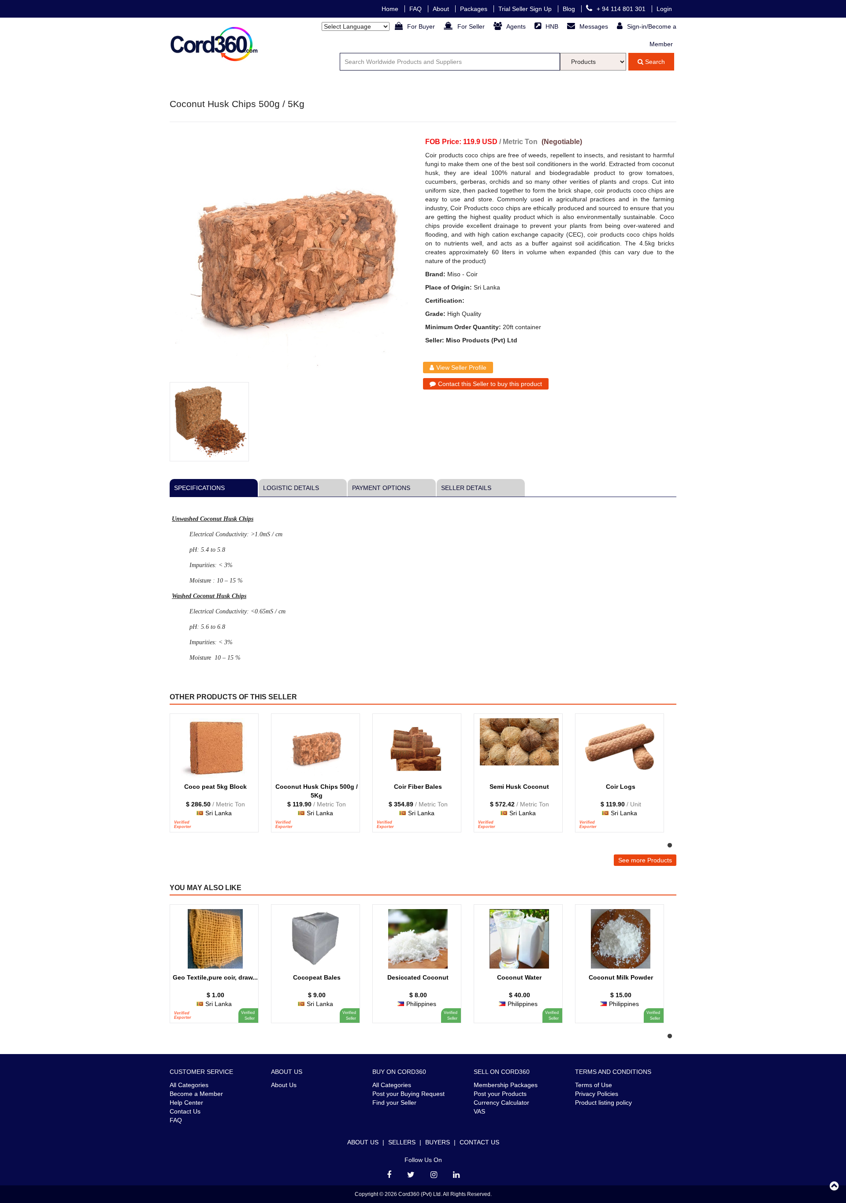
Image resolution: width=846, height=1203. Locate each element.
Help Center (186, 1102)
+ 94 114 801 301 (622, 8)
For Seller (471, 26)
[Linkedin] (456, 1174)
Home (391, 8)
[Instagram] (433, 1174)
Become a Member (196, 1093)
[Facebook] (389, 1174)
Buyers (437, 1142)
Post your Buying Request (408, 1093)
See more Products (645, 860)
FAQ (416, 8)
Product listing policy (603, 1102)
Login (664, 8)
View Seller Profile (461, 367)
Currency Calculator (501, 1102)
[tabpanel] (218, 777)
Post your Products (500, 1093)
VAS (479, 1111)
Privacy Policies (596, 1093)
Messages (594, 26)
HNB (552, 26)
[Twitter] (411, 1174)
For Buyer (422, 26)
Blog (570, 8)
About (442, 8)
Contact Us (185, 1111)
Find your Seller (394, 1102)
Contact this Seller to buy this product (490, 383)
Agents (516, 26)
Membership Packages (506, 1084)
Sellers (402, 1142)
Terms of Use (593, 1084)
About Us (284, 1084)
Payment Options (381, 487)
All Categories (189, 1084)
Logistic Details (291, 487)
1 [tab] (669, 845)
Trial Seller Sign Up (525, 8)
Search (654, 61)
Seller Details (466, 487)
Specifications (199, 487)
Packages (474, 8)
